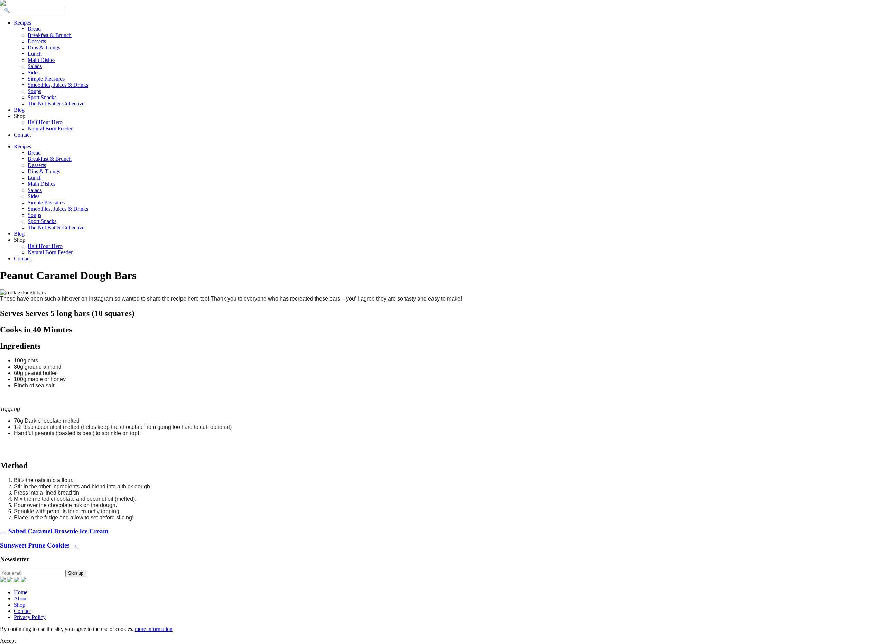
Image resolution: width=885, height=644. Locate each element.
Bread (34, 29)
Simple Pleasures (46, 79)
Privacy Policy (30, 617)
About (21, 598)
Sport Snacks (42, 97)
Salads (35, 66)
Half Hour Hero (45, 122)
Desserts (37, 41)
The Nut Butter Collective (56, 104)
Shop (19, 605)
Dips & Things (44, 47)
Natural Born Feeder (50, 128)
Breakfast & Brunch (50, 35)
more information (154, 629)
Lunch (35, 54)
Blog (19, 110)
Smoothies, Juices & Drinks (58, 85)
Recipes (22, 23)
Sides (33, 72)
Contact (22, 135)
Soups (34, 91)
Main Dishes (41, 60)
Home (20, 592)
